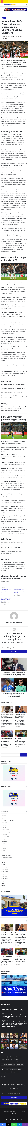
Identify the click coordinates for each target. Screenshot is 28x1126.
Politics (4, 853)
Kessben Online (15, 1111)
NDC (3, 1069)
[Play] (12, 778)
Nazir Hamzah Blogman (8, 36)
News (3, 18)
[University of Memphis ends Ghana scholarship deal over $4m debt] (23, 1046)
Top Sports (4, 876)
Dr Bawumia (11, 1056)
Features (4, 827)
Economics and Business (8, 820)
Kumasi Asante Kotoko (19, 1067)
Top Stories (5, 878)
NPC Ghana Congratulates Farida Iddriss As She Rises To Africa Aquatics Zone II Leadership (21, 741)
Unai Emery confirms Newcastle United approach (6, 599)
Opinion (4, 848)
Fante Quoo (18, 1056)
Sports (7, 15)
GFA (12, 1059)
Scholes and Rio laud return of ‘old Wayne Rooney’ (19, 591)
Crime (3, 818)
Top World (4, 881)
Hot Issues (4, 834)
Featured (4, 825)
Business (4, 815)
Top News (4, 874)
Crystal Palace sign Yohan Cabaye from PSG (6, 591)
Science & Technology (7, 857)
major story (5, 841)
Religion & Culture (6, 855)
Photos (3, 850)
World (3, 885)
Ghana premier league (6, 1061)
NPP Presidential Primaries (15, 1069)
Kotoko (10, 1067)
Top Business (5, 871)
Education (4, 822)
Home (4, 15)
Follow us (3, 1076)
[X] (12, 1089)
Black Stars (4, 1056)
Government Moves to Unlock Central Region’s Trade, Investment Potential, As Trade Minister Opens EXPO (7, 742)
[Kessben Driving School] (14, 9)
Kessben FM (15, 1061)
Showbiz (4, 860)
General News (5, 829)
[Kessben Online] (10, 4)
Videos (3, 883)
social (3, 862)
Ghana (16, 1059)
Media (3, 843)
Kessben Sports (20, 1064)
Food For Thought (5, 1059)
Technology (5, 869)
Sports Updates (6, 867)
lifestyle (4, 839)
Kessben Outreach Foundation (8, 1064)
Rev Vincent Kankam (6, 1072)
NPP (7, 1069)
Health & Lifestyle (6, 832)
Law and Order (5, 836)
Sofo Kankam (15, 1072)
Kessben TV (4, 1067)
